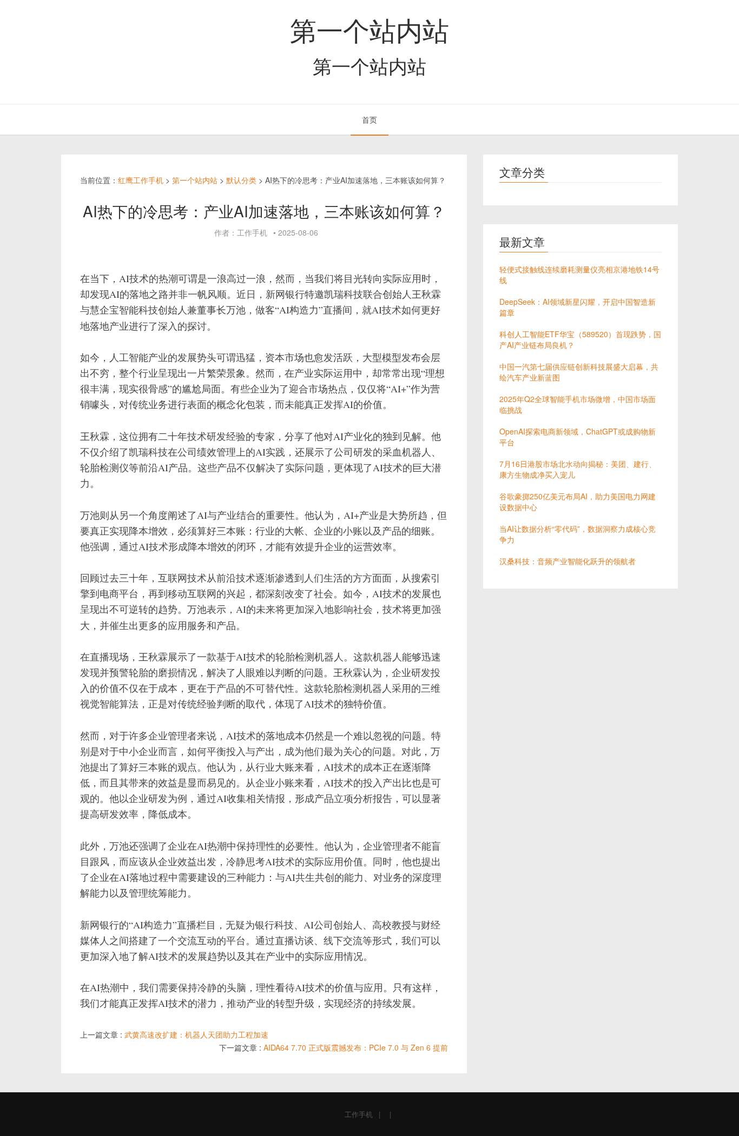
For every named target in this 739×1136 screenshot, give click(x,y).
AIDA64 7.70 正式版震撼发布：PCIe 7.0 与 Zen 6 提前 (355, 1047)
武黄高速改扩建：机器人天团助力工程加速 (196, 1034)
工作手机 (359, 1114)
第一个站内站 (369, 29)
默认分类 (241, 180)
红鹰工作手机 (140, 180)
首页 (369, 119)
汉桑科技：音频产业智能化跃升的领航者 (567, 561)
